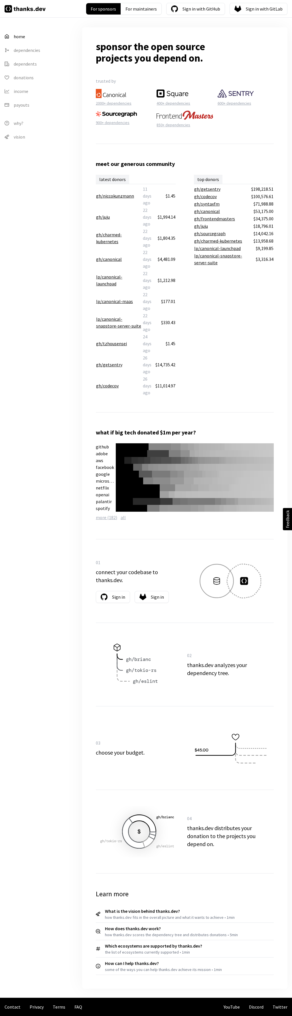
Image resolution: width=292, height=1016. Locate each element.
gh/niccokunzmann (115, 196)
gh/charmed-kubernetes (218, 241)
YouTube (232, 1007)
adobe (102, 453)
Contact (13, 1007)
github (102, 447)
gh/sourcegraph (210, 233)
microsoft (105, 481)
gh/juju (103, 217)
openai (102, 494)
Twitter (280, 1007)
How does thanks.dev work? (133, 928)
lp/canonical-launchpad (217, 248)
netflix (102, 488)
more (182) (106, 517)
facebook (105, 467)
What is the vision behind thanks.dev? (142, 911)
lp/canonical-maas (114, 301)
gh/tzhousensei (111, 343)
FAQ (78, 1007)
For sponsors (103, 9)
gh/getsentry (109, 364)
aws (99, 460)
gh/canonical (109, 259)
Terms (59, 1007)
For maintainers (141, 9)
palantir (104, 501)
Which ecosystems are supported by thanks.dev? (153, 946)
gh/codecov (107, 386)
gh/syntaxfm (207, 204)
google (103, 474)
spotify (103, 508)
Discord (256, 1007)
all (123, 517)
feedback (287, 519)
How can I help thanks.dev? (132, 963)
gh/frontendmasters (214, 219)
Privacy (37, 1007)
